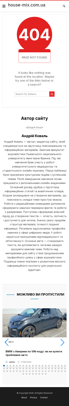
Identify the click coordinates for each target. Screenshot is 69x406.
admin (12, 362)
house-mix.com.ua (26, 4)
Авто (11, 341)
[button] (6, 342)
